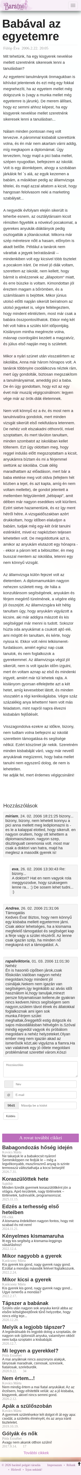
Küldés (10, 1116)
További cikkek (37, 1453)
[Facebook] (46, 1469)
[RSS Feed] (67, 1469)
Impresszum (54, 1465)
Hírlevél (16, 1469)
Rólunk (71, 1465)
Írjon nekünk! (33, 1469)
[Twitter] (60, 1469)
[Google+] (53, 1469)
